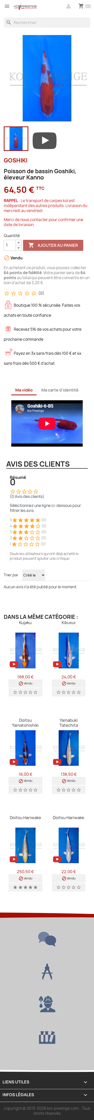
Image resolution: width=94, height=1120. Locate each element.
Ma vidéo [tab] (24, 390)
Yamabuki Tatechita (68, 722)
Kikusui (68, 622)
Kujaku (25, 622)
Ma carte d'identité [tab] (59, 390)
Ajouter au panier (53, 245)
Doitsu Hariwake (25, 817)
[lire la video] (44, 139)
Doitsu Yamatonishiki (25, 722)
